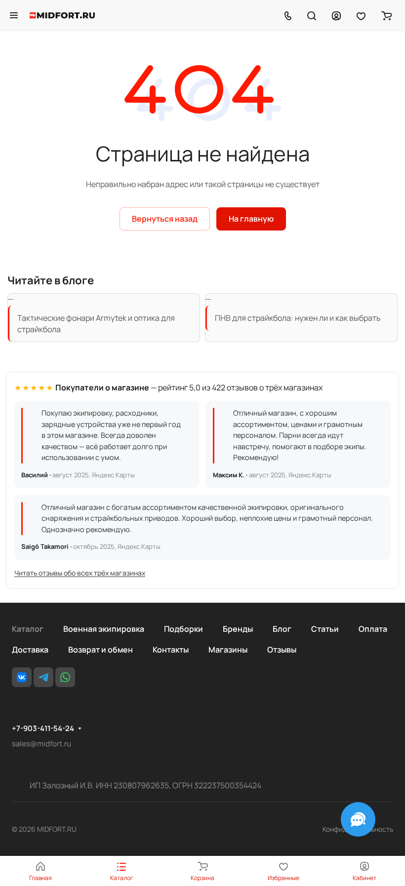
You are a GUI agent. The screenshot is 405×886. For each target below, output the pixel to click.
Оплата (373, 628)
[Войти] (336, 15)
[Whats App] (65, 677)
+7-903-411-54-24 (43, 728)
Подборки (183, 628)
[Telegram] (43, 677)
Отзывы (281, 649)
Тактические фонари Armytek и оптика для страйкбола (96, 323)
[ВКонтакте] (22, 677)
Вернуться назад (165, 218)
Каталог (27, 628)
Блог (282, 628)
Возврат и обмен (100, 649)
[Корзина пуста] (386, 15)
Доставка (30, 649)
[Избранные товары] (361, 15)
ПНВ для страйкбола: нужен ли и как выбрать (298, 317)
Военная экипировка (103, 628)
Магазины (227, 649)
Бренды (238, 628)
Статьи (325, 628)
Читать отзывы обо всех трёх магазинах (79, 573)
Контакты (171, 649)
